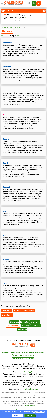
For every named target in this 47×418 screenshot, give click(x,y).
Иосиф (5, 163)
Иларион (6, 139)
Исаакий (6, 187)
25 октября (25, 326)
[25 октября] (18, 35)
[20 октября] (8, 322)
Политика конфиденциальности (23, 358)
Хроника (17, 310)
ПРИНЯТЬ (30, 416)
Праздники (6, 310)
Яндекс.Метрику (39, 412)
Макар (5, 235)
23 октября (35, 322)
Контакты (30, 352)
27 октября (22, 330)
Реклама (24, 352)
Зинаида (6, 115)
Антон (5, 91)
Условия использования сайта (23, 355)
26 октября (36, 326)
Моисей (6, 259)
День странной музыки (14, 18)
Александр (7, 43)
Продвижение (15, 352)
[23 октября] (2, 35)
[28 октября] (29, 329)
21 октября (14, 322)
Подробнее (17, 416)
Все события (7, 315)
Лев (4, 211)
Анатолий (7, 67)
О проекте (5, 352)
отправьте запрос (30, 405)
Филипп (6, 283)
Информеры (39, 352)
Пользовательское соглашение (23, 357)
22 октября (24, 322)
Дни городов (29, 310)
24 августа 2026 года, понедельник (22, 15)
